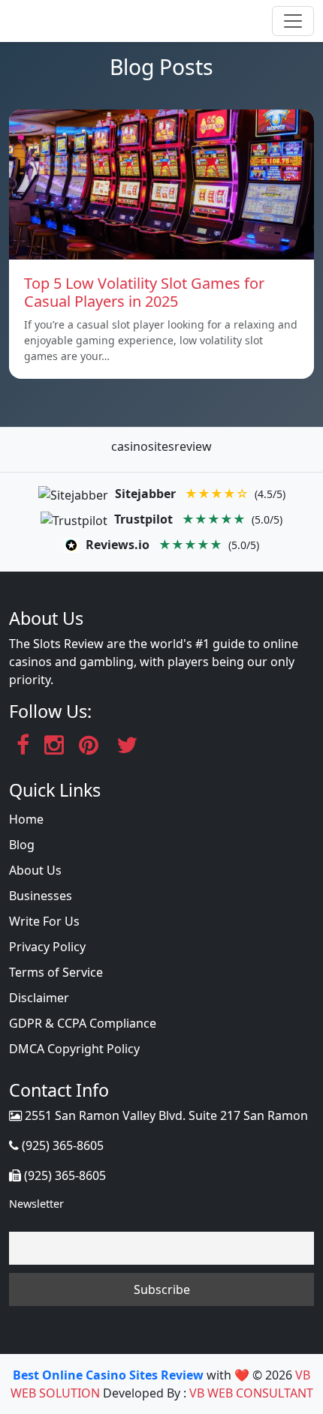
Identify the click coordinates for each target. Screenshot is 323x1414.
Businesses (40, 895)
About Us (35, 870)
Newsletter (36, 1203)
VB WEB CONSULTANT (251, 1393)
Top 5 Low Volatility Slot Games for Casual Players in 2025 (144, 292)
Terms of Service (56, 972)
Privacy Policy (47, 946)
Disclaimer (39, 997)
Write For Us (44, 921)
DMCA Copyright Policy (74, 1048)
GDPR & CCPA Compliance (82, 1023)
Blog (22, 844)
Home (26, 819)
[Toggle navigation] (293, 21)
